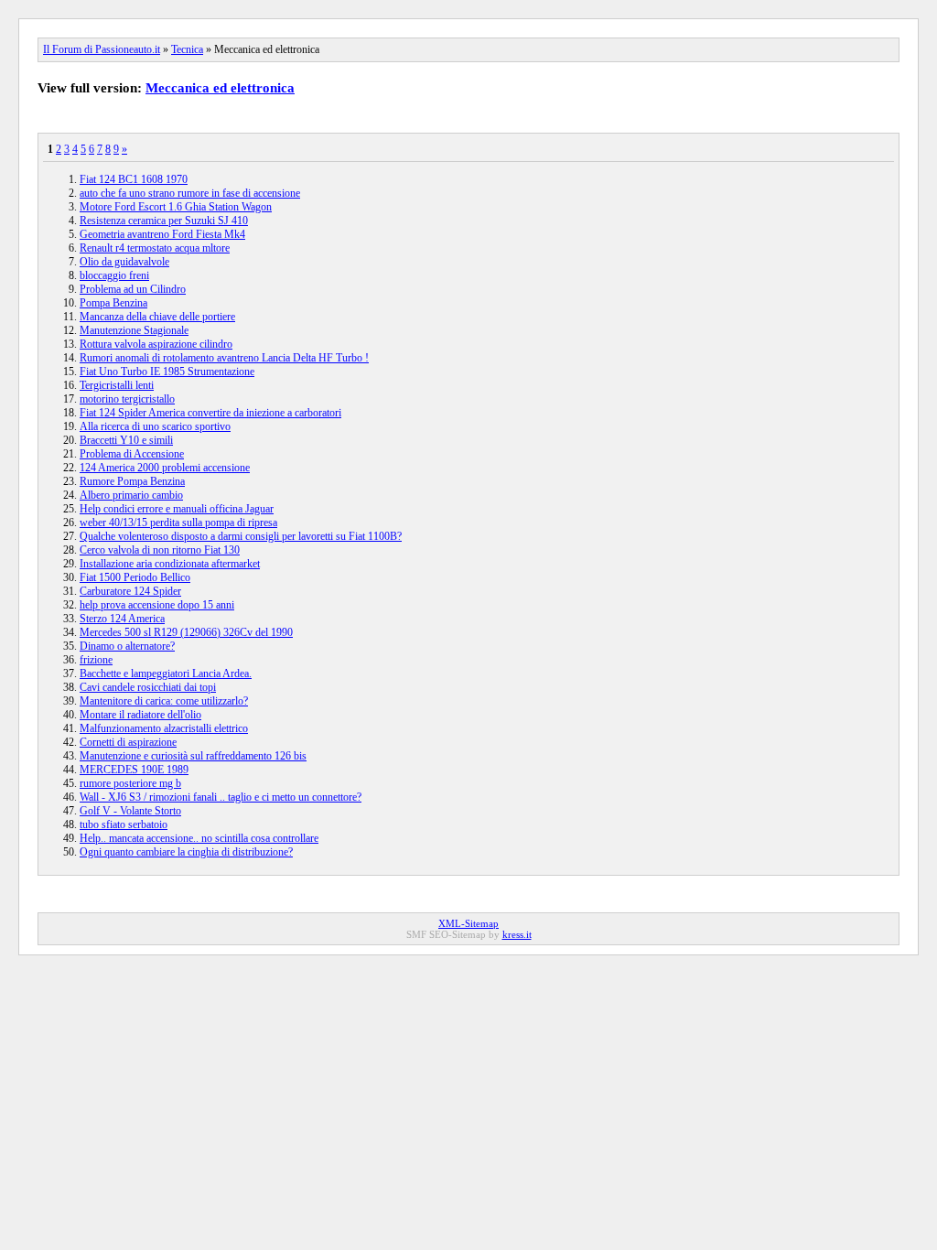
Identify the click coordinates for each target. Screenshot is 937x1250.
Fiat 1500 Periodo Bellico (135, 577)
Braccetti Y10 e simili (126, 440)
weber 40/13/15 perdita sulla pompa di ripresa (178, 522)
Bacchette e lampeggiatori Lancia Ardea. (166, 673)
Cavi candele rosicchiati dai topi (148, 687)
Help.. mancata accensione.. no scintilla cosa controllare (199, 838)
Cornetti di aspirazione (128, 742)
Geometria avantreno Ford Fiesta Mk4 (162, 234)
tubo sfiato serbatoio (123, 824)
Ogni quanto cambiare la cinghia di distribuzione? (186, 852)
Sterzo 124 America (122, 618)
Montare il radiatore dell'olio (140, 714)
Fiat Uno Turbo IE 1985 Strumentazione (167, 371)
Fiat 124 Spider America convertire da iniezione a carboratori (210, 412)
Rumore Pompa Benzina (132, 481)
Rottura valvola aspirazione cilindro (156, 344)
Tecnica (187, 49)
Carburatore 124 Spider (130, 591)
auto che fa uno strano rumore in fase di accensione (190, 193)
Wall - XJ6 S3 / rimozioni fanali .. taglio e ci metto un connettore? (220, 797)
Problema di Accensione (132, 453)
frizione (96, 659)
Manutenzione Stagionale (134, 330)
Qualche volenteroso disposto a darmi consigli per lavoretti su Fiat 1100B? (241, 536)
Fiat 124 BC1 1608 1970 (134, 179)
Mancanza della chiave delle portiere (157, 316)
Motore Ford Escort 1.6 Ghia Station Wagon (176, 206)
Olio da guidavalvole (124, 261)
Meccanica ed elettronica (220, 88)
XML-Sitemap (468, 923)
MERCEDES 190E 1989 (134, 769)
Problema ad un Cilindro (133, 289)
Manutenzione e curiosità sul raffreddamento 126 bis (193, 755)
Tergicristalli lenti (117, 385)
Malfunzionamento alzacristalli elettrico (164, 728)
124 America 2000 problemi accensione (165, 467)
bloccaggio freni (114, 275)
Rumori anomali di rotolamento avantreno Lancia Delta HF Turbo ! (224, 357)
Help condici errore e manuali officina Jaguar (177, 508)
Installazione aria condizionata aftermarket (170, 563)
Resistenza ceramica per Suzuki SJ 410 (164, 220)
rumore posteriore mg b (130, 783)
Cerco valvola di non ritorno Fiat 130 (160, 550)
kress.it (517, 934)
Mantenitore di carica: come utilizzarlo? (164, 701)
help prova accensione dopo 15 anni (157, 604)
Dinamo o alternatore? (127, 646)
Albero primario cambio (131, 495)
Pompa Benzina (113, 302)
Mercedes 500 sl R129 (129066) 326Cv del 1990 (186, 632)
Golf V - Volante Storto (130, 810)
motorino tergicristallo (127, 399)
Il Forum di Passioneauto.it (101, 49)
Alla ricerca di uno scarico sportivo (155, 426)
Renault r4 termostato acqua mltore (155, 248)
